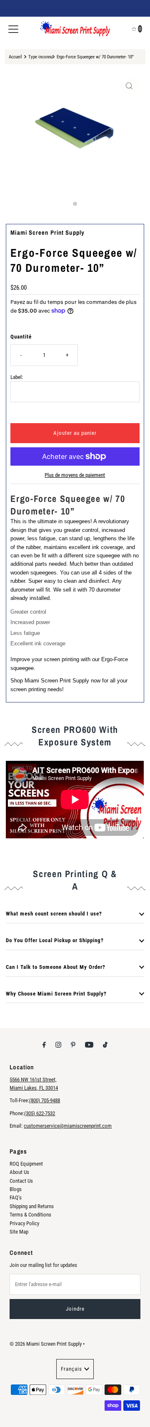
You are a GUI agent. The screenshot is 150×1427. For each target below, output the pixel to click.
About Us (19, 1172)
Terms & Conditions (30, 1214)
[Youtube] (89, 1045)
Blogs (16, 1189)
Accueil (15, 57)
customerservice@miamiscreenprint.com (68, 1126)
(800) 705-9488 (44, 1100)
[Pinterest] (73, 1045)
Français (71, 1369)
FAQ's (16, 1197)
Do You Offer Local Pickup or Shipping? (55, 940)
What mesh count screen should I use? (54, 913)
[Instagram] (58, 1045)
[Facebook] (44, 1045)
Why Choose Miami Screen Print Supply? (56, 994)
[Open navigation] (13, 29)
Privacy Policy (24, 1223)
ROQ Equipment (26, 1164)
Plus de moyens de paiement (75, 475)
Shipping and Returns (32, 1206)
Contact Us (21, 1181)
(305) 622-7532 (39, 1113)
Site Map (19, 1232)
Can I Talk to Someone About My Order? (55, 967)
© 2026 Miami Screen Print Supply (46, 1344)
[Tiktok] (105, 1045)
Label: (16, 377)
